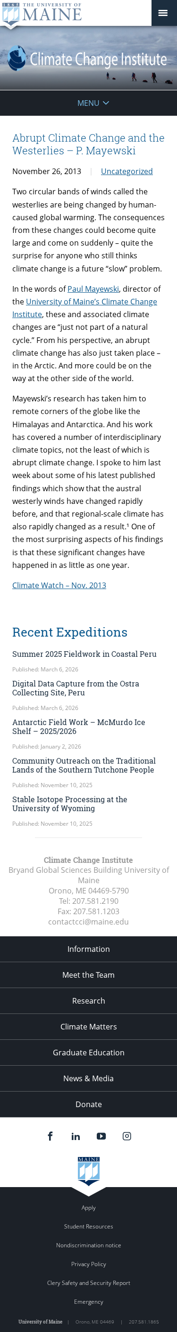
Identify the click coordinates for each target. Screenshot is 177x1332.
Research (88, 1001)
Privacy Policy (88, 1264)
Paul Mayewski (93, 289)
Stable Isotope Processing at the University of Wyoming (69, 803)
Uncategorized (127, 171)
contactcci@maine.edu (88, 922)
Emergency (88, 1302)
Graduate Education (89, 1052)
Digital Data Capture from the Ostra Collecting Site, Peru (75, 687)
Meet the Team (88, 975)
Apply (89, 1208)
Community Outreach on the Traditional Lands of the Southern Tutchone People (84, 765)
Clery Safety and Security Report (88, 1283)
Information (88, 949)
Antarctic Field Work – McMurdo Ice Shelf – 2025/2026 (78, 726)
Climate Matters (88, 1026)
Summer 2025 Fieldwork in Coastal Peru (84, 654)
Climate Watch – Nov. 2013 (59, 585)
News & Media (88, 1078)
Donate (89, 1104)
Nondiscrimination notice (88, 1245)
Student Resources (88, 1226)
